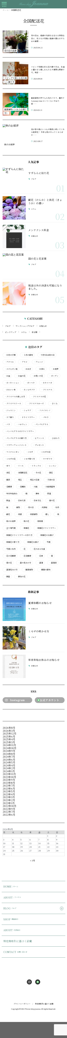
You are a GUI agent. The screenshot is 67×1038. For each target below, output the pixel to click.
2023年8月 (9, 783)
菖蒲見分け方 (10, 570)
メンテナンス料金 (38, 230)
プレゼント (38, 445)
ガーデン (53, 376)
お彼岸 (54, 369)
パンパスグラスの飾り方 (15, 438)
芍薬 (47, 542)
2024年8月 (9, 754)
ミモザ (29, 452)
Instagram (17, 700)
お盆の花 (20, 376)
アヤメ (23, 362)
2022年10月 (9, 806)
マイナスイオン (11, 452)
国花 (50, 473)
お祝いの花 (37, 376)
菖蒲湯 (53, 563)
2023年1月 (9, 803)
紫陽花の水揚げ (46, 535)
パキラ (45, 417)
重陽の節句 (44, 570)
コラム (33, 209)
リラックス (35, 466)
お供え (41, 369)
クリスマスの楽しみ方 (14, 396)
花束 (40, 556)
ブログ (33, 179)
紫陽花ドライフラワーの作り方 (18, 535)
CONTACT (15, 952)
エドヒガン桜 (10, 369)
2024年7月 (9, 756)
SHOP (10, 919)
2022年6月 (9, 814)
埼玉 (19, 480)
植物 (17, 507)
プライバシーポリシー (22, 1004)
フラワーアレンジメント (15, 445)
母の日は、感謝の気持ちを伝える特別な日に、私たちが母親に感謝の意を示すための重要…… (48, 38)
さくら (54, 403)
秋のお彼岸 (10, 521)
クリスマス (46, 390)
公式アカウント (49, 700)
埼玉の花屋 (33, 480)
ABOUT (12, 897)
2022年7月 (9, 811)
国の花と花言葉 (37, 258)
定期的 (21, 487)
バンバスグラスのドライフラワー (19, 431)
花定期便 (26, 556)
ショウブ (26, 410)
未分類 (34, 332)
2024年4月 (9, 765)
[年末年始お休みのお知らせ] (14, 666)
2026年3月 (9, 730)
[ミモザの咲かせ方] (14, 637)
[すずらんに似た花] (14, 179)
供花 (7, 473)
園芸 (7, 480)
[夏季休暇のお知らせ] (14, 609)
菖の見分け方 (24, 563)
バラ (7, 424)
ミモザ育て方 (28, 459)
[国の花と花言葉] (14, 265)
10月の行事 (10, 355)
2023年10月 (9, 777)
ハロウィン (21, 424)
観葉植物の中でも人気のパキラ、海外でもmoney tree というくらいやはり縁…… (47, 101)
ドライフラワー (27, 417)
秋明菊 (39, 521)
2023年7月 (9, 785)
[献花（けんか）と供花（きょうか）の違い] (14, 208)
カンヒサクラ (28, 390)
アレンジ (38, 362)
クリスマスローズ (35, 403)
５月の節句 (27, 355)
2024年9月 (9, 751)
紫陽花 (25, 528)
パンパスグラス (41, 424)
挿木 (36, 493)
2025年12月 (9, 733)
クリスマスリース (12, 403)
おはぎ (27, 369)
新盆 (7, 500)
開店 (7, 576)
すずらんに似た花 (38, 173)
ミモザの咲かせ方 (38, 631)
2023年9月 (9, 780)
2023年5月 (9, 791)
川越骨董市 (49, 487)
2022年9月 (9, 809)
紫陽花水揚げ (32, 542)
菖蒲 (40, 563)
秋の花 (25, 521)
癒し (46, 514)
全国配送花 (21, 473)
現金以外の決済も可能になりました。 (45, 287)
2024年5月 (9, 762)
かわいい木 (10, 390)
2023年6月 (9, 788)
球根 (19, 514)
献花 (7, 514)
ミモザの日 (44, 452)
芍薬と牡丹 (10, 549)
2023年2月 (9, 800)
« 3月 (32, 860)
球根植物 (32, 514)
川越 (34, 487)
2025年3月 (9, 742)
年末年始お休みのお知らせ (44, 660)
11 (13, 843)
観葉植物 (28, 570)
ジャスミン (10, 410)
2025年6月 (9, 736)
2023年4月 (9, 794)
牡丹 (56, 507)
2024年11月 (9, 745)
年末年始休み (10, 493)
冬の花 (37, 473)
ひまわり (55, 438)
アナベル (9, 362)
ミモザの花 (10, 459)
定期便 (8, 487)
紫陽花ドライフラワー (46, 528)
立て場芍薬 (10, 528)
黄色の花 (20, 576)
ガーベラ (30, 383)
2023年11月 (9, 774)
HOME (10, 886)
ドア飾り (9, 417)
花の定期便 (10, 556)
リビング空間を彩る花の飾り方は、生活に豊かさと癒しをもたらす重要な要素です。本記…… (48, 69)
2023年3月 (9, 797)
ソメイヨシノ (43, 410)
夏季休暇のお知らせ (40, 603)
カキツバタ (46, 383)
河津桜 (43, 507)
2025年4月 (9, 739)
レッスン (51, 466)
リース (19, 466)
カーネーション (11, 383)
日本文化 (36, 500)
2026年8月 (9, 727)
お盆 (7, 376)
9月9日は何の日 (47, 355)
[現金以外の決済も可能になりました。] (14, 293)
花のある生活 (38, 549)
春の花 (51, 500)
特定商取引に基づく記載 (17, 941)
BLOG (9, 908)
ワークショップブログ (25, 326)
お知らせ (34, 236)
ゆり (7, 466)
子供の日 (50, 480)
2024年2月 (9, 768)
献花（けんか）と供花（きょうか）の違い (45, 201)
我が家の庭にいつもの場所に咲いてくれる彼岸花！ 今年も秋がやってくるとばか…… (48, 132)
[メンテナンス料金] (14, 236)
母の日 (30, 507)
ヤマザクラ (46, 459)
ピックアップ (10, 332)
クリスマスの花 (38, 396)
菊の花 (8, 563)
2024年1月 (9, 771)
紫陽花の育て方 (11, 542)
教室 (48, 493)
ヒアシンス (38, 438)
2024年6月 (9, 759)
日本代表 (20, 500)
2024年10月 (9, 748)
